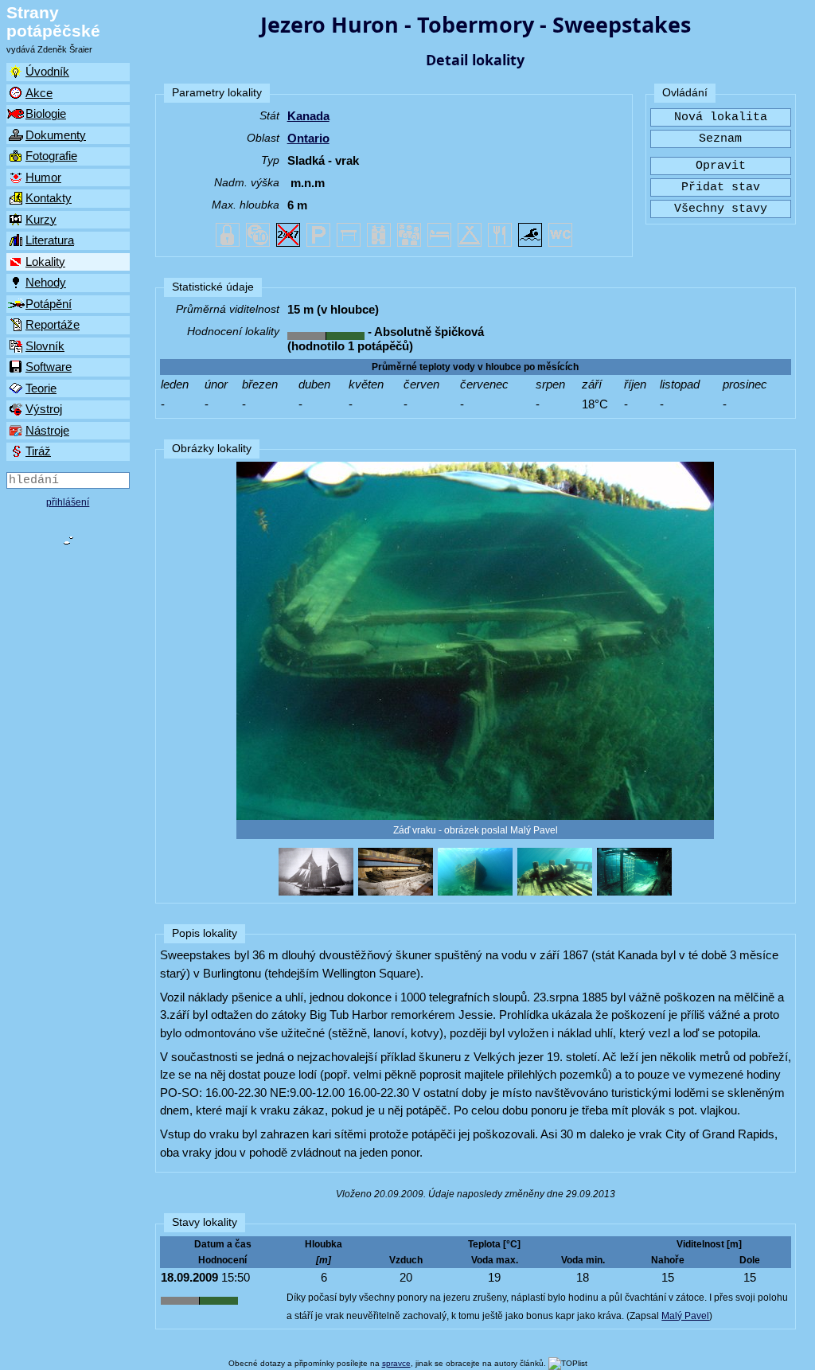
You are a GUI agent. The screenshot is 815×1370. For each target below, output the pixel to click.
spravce (396, 1363)
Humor (43, 177)
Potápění (48, 303)
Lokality (45, 261)
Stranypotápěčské (53, 21)
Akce (39, 93)
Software (48, 366)
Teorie (41, 388)
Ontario (308, 138)
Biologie (45, 113)
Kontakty (48, 198)
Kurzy (41, 219)
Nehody (45, 282)
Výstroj (43, 409)
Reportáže (52, 324)
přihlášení (67, 502)
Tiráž (38, 451)
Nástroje (47, 430)
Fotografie (51, 155)
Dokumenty (55, 135)
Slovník (44, 346)
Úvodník (47, 71)
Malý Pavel (685, 1315)
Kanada (308, 116)
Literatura (49, 240)
